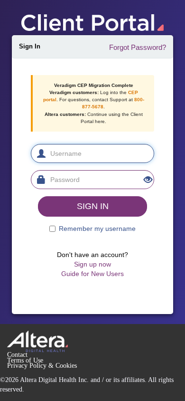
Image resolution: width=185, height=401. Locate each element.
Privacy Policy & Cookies (42, 365)
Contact (17, 354)
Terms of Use (25, 360)
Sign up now (92, 264)
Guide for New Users (92, 273)
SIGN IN (93, 206)
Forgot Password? (137, 47)
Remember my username (97, 228)
